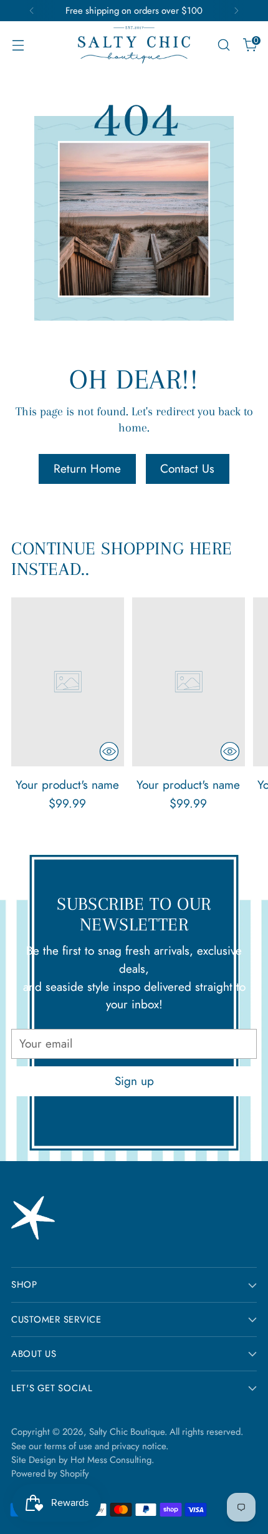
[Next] (236, 10)
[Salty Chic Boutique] (134, 45)
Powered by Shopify (50, 1473)
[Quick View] (109, 751)
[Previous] (31, 10)
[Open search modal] (223, 45)
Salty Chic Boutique (127, 1432)
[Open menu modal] (18, 45)
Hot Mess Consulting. (112, 1460)
